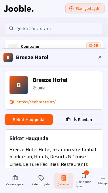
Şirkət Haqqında (28, 119)
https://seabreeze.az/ (36, 102)
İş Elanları (83, 119)
